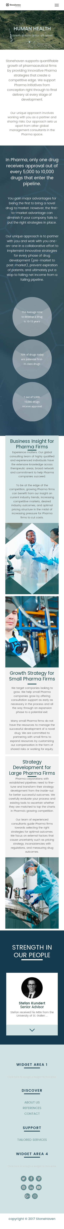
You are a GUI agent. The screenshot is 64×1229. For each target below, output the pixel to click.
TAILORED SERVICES (32, 1140)
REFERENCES (32, 1108)
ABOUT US (32, 1102)
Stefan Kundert (32, 1005)
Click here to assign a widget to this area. (32, 1076)
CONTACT (32, 1114)
